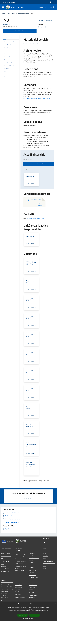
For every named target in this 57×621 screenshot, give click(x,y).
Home (3, 13)
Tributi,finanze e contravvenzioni (33, 564)
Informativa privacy (34, 590)
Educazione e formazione (32, 554)
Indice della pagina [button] (8, 37)
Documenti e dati (5, 571)
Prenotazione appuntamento (18, 586)
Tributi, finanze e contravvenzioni (20, 13)
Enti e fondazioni (5, 561)
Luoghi (44, 566)
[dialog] (28, 611)
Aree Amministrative (6, 556)
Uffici (2, 558)
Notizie (44, 553)
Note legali (31, 592)
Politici (2, 564)
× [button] (55, 603)
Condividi (41, 20)
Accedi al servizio (19, 31)
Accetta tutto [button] (22, 615)
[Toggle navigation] (3, 7)
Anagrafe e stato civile (20, 554)
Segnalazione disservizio (18, 591)
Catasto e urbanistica (20, 566)
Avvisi (44, 558)
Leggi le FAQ (18, 594)
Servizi (8, 13)
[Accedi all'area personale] (51, 2)
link (37, 612)
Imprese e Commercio (20, 561)
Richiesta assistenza (20, 597)
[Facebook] (45, 7)
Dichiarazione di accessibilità (33, 596)
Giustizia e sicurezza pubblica (34, 559)
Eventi (44, 569)
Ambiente (31, 567)
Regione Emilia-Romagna (8, 2)
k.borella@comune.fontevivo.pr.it (35, 219)
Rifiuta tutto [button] (34, 615)
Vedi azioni (48, 20)
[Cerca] (54, 7)
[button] (28, 618)
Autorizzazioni (32, 575)
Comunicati (45, 556)
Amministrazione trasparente (33, 586)
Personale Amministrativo (5, 568)
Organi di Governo (5, 553)
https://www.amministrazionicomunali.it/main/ (36, 98)
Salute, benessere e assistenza (34, 571)
